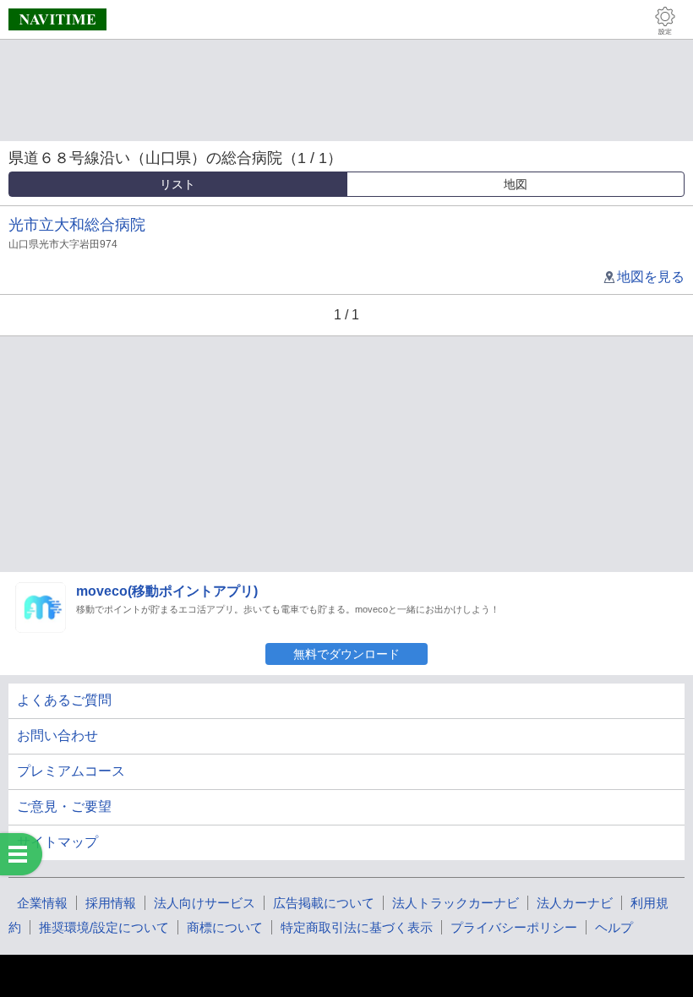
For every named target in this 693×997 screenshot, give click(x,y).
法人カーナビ (575, 903)
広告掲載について (323, 903)
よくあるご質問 (64, 700)
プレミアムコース (71, 771)
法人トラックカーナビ (455, 903)
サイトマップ (57, 842)
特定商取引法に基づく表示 (357, 927)
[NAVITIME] (57, 19)
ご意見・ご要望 (64, 806)
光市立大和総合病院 (76, 224)
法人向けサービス (204, 903)
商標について (225, 927)
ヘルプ (614, 927)
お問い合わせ (57, 735)
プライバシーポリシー (513, 927)
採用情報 (110, 903)
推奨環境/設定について (104, 927)
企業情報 (42, 903)
